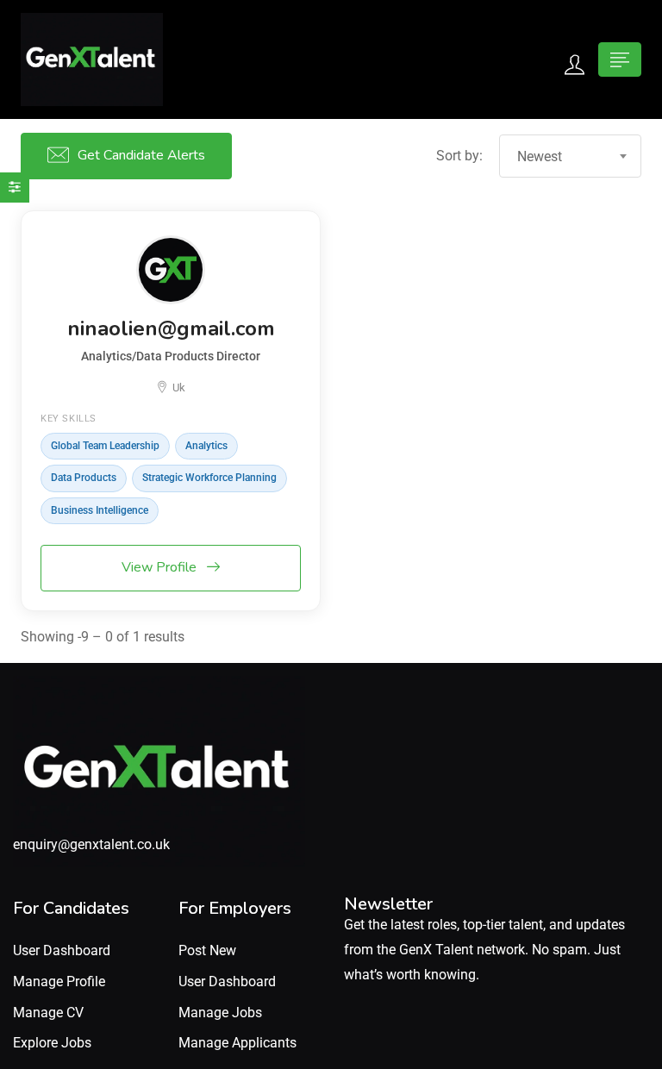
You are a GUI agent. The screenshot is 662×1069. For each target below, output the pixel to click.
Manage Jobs (220, 1012)
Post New (207, 950)
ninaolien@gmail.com (171, 328)
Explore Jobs (52, 1043)
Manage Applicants (237, 1043)
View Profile (161, 567)
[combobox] (570, 156)
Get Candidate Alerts (141, 155)
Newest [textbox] (539, 156)
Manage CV (48, 1012)
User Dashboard (61, 950)
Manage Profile (59, 981)
